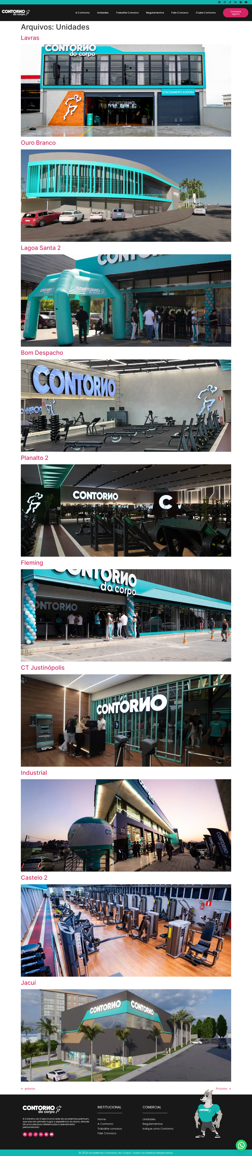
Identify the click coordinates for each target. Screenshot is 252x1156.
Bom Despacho (42, 352)
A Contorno (82, 12)
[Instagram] (224, 2)
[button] (241, 1145)
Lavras (30, 37)
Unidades (102, 12)
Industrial (34, 772)
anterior (28, 1088)
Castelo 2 (34, 877)
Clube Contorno (206, 12)
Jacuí (28, 982)
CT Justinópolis (43, 667)
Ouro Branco (38, 142)
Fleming (32, 562)
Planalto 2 (35, 457)
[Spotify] (241, 2)
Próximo (223, 1088)
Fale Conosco (179, 12)
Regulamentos (155, 12)
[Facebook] (219, 2)
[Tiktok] (230, 2)
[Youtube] (246, 2)
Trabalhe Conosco (127, 12)
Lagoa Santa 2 (41, 247)
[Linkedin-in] (235, 2)
